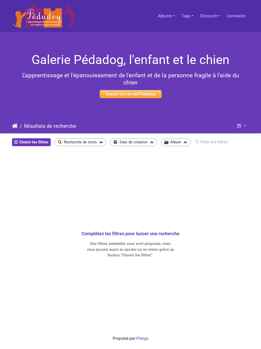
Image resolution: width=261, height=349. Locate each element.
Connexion (236, 16)
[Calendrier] (241, 126)
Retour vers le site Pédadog (130, 94)
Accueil (15, 126)
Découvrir (208, 16)
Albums (165, 16)
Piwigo (142, 338)
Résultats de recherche (50, 126)
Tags (185, 16)
